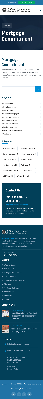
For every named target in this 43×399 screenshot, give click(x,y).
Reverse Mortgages (11, 114)
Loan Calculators (10, 159)
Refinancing (8, 104)
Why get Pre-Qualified (12, 273)
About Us (8, 296)
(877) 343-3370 (14, 197)
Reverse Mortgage (11, 170)
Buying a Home (9, 148)
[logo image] (16, 9)
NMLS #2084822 (14, 360)
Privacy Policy (13, 369)
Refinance (25, 165)
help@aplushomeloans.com (17, 205)
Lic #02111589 (12, 362)
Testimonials (9, 292)
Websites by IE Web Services (21, 389)
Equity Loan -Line (10, 127)
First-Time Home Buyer (12, 130)
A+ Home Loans (8, 238)
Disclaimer (11, 367)
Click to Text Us (26, 2)
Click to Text (13, 201)
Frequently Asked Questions (15, 280)
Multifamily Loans (10, 120)
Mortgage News (28, 159)
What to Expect (23, 176)
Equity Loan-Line (29, 154)
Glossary (7, 26)
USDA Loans (8, 110)
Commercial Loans (10, 124)
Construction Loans (11, 117)
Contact (7, 299)
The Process (28, 170)
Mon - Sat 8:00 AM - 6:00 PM (19, 351)
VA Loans (7, 134)
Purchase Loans (9, 107)
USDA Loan (8, 176)
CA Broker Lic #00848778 (17, 357)
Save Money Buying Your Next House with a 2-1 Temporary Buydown (24, 316)
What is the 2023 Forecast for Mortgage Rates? (24, 330)
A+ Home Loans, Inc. (32, 384)
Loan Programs (10, 276)
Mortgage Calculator (12, 288)
